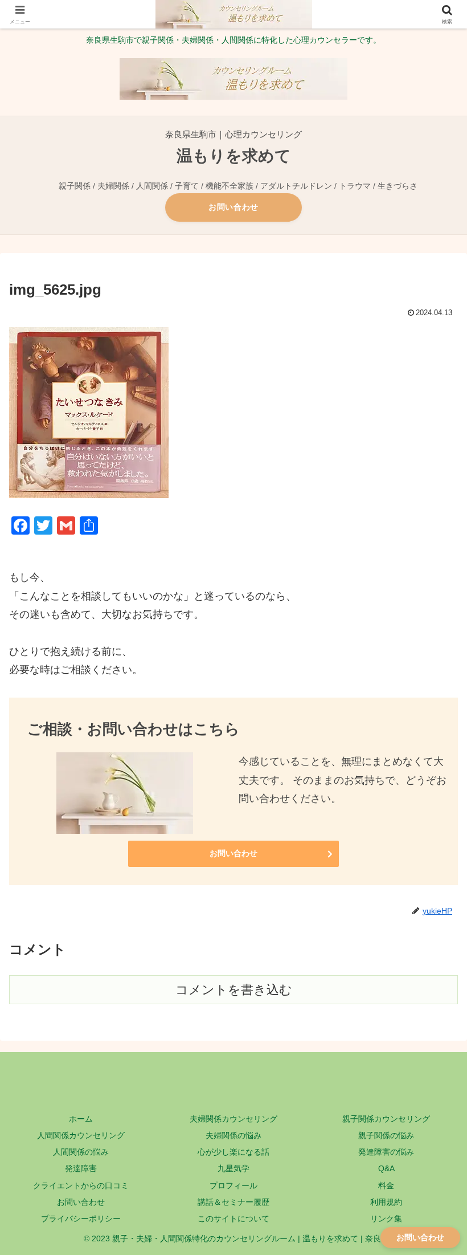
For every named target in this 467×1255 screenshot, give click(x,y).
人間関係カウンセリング (81, 1135)
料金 (386, 1185)
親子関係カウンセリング (386, 1118)
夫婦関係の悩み (233, 1135)
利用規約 (386, 1202)
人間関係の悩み (81, 1151)
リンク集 (386, 1218)
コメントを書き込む (233, 990)
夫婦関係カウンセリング (233, 1118)
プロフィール (233, 1185)
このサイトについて (233, 1218)
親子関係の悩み (386, 1135)
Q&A (386, 1168)
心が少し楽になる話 (233, 1151)
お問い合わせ (233, 206)
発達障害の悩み (386, 1151)
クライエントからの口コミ (81, 1185)
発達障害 (81, 1168)
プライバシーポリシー (81, 1218)
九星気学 (233, 1168)
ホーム (81, 1118)
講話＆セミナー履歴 (233, 1202)
